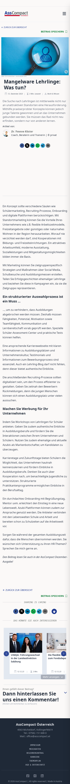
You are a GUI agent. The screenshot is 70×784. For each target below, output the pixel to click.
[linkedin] (32, 145)
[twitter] (27, 145)
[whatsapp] (37, 145)
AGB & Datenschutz (35, 765)
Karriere (35, 757)
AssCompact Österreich (35, 724)
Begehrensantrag (35, 753)
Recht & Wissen (53, 93)
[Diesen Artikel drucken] (54, 611)
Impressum (35, 745)
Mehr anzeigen (51, 676)
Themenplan (35, 761)
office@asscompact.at (38, 736)
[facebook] (22, 145)
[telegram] (43, 145)
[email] (48, 145)
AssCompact (21, 781)
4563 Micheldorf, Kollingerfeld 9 (35, 729)
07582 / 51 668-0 (38, 732)
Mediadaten (35, 749)
